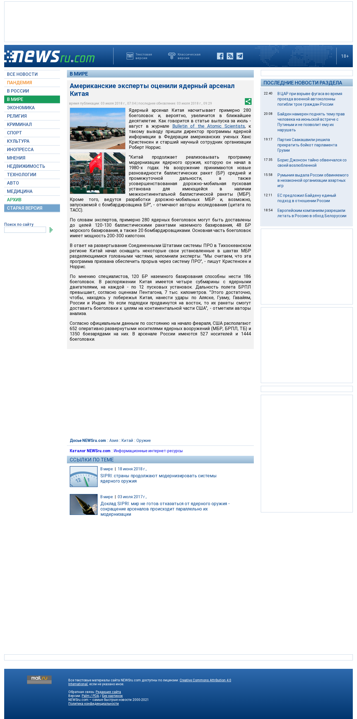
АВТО (13, 183)
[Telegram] (240, 56)
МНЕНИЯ (16, 158)
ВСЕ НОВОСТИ (22, 74)
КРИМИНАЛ (19, 124)
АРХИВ (14, 199)
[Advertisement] (178, 21)
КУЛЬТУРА (18, 141)
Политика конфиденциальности (93, 704)
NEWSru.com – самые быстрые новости (100, 700)
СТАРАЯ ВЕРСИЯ (24, 208)
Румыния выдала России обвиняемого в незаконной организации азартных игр (313, 180)
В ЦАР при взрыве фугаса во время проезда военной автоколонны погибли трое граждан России (310, 98)
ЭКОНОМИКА (21, 107)
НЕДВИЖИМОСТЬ (26, 166)
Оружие (143, 440)
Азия (113, 440)
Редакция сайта (108, 692)
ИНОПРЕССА (20, 149)
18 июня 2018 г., (132, 469)
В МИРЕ (15, 99)
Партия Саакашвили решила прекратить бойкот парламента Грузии (307, 144)
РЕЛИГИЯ (17, 116)
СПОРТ (14, 132)
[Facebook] (220, 56)
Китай (127, 440)
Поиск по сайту (18, 224)
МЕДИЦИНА (20, 191)
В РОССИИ (18, 91)
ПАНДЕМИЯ (19, 82)
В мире (79, 74)
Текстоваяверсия (144, 56)
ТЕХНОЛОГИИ (21, 174)
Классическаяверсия (189, 56)
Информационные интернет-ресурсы (148, 451)
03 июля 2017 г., (132, 497)
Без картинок (112, 696)
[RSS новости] (230, 56)
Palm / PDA (90, 696)
